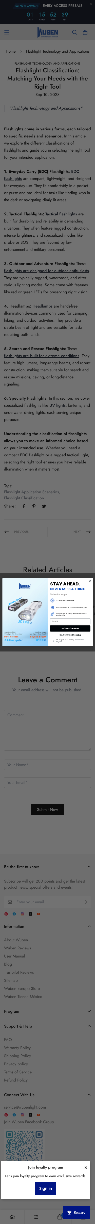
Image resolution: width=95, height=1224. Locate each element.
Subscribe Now (70, 628)
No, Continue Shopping (70, 635)
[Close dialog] (90, 581)
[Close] (86, 1167)
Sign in (45, 1188)
